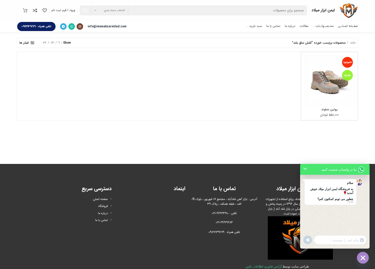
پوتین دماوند (329, 109)
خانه (352, 42)
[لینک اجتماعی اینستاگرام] (80, 26)
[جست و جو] (85, 10)
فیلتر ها (24, 42)
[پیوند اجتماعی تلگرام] (63, 26)
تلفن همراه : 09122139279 (36, 26)
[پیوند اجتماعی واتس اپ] (71, 26)
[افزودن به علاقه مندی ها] (307, 82)
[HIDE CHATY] (363, 258)
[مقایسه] (307, 62)
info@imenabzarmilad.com (107, 26)
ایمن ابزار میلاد (323, 10)
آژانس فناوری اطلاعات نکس (263, 266)
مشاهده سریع (307, 72)
